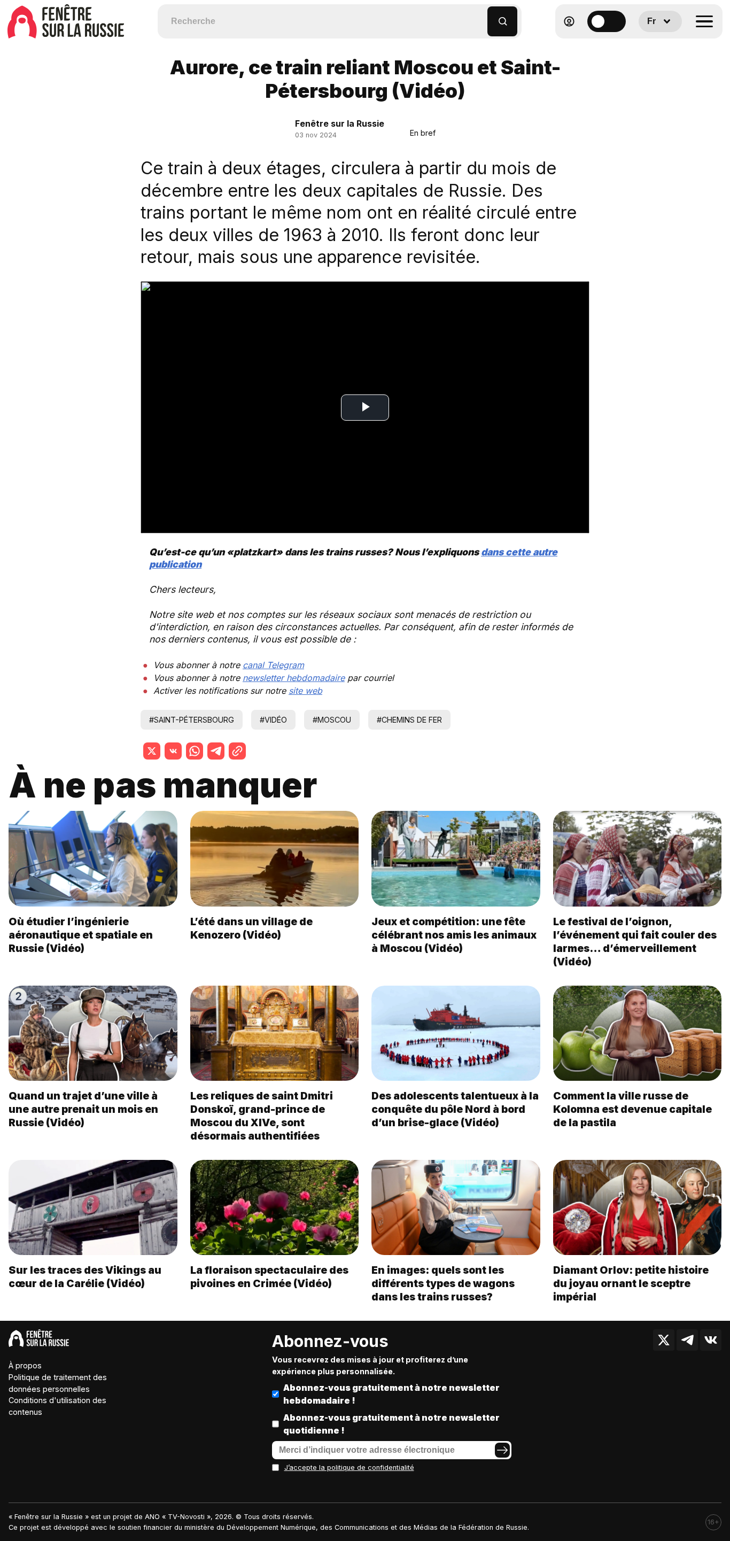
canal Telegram (273, 665)
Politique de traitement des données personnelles (58, 1383)
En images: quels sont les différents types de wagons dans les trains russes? (443, 1283)
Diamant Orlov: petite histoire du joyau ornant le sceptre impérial (631, 1283)
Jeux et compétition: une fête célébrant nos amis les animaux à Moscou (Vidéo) (454, 935)
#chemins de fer (409, 719)
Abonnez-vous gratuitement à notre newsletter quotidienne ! (391, 1424)
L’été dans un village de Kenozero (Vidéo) (251, 928)
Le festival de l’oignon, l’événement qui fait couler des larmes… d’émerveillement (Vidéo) (635, 941)
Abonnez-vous (330, 1341)
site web (305, 690)
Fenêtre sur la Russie (339, 123)
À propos (25, 1365)
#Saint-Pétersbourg (191, 719)
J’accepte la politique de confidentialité (349, 1467)
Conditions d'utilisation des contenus (57, 1406)
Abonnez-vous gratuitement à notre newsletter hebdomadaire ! (391, 1394)
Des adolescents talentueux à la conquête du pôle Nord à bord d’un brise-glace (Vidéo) (455, 1109)
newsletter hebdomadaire (294, 677)
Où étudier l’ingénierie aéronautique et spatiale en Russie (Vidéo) (81, 935)
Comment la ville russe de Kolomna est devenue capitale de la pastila (632, 1109)
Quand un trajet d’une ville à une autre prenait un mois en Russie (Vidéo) (83, 1109)
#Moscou (332, 719)
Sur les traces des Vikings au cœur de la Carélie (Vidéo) (85, 1277)
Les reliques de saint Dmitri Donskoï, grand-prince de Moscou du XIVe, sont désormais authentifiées (261, 1115)
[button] (479, 16)
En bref (423, 132)
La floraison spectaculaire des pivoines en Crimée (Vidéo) (269, 1277)
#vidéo (273, 719)
